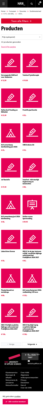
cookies (17, 396)
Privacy (23, 380)
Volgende (31, 344)
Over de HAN (26, 388)
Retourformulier (12, 385)
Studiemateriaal (35, 11)
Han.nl (23, 385)
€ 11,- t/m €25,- (9, 14)
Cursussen (12, 11)
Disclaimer (25, 383)
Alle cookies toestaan (17, 402)
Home (3, 11)
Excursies (23, 11)
